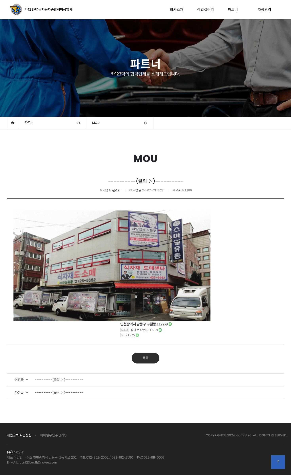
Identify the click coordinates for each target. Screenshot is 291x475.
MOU (96, 122)
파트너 (233, 9)
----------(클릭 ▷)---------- (49, 380)
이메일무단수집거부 (53, 435)
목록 (145, 358)
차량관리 (264, 9)
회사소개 (176, 9)
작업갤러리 (205, 9)
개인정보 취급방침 (19, 435)
